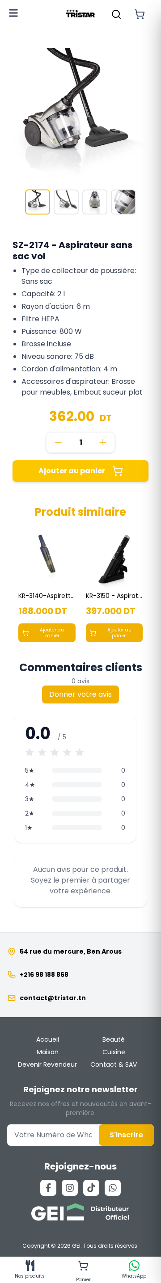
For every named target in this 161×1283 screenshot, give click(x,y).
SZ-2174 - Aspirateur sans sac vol (72, 251)
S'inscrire (126, 1135)
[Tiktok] (91, 1188)
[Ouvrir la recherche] (116, 14)
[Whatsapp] (113, 1188)
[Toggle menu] (13, 13)
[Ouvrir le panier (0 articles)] (139, 14)
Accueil (47, 1039)
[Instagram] (70, 1188)
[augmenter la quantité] (102, 442)
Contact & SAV (113, 1064)
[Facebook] (48, 1188)
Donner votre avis (80, 694)
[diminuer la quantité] (58, 442)
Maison (48, 1051)
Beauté (113, 1039)
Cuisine (113, 1051)
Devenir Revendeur (47, 1064)
